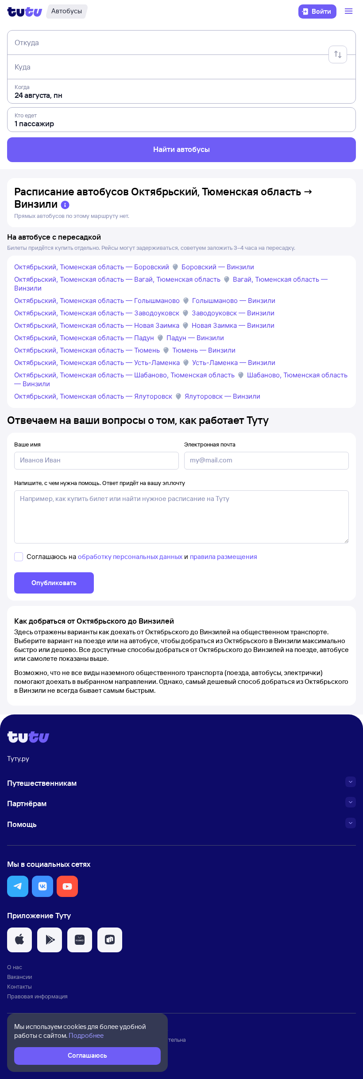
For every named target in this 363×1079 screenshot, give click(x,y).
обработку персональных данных (130, 556)
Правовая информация (37, 996)
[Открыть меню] (350, 11)
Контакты (19, 986)
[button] (17, 886)
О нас (14, 966)
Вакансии (19, 976)
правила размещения (223, 556)
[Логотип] (24, 11)
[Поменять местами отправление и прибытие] (337, 54)
